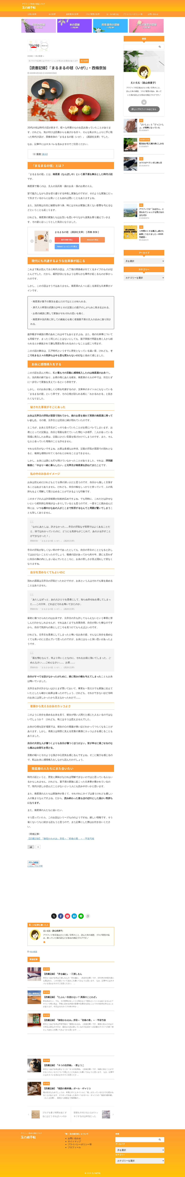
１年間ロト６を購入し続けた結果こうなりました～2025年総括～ (151, 234)
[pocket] (67, 916)
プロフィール (74, 1147)
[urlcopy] (87, 916)
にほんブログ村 (35, 866)
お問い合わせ (153, 14)
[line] (81, 916)
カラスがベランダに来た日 (150, 162)
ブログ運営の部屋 (92, 14)
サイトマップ (74, 1141)
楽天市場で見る (67, 240)
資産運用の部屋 (72, 14)
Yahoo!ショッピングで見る (67, 246)
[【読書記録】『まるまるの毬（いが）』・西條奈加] (74, 916)
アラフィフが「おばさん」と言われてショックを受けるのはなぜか (151, 212)
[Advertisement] (70, 889)
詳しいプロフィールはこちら (144, 109)
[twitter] (54, 916)
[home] (44, 942)
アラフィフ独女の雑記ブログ (31, 1133)
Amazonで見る (92, 240)
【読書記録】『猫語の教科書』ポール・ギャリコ (67, 1088)
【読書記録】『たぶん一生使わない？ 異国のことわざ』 (70, 997)
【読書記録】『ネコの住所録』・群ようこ (63, 1065)
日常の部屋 (31, 14)
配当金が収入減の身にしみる (151, 143)
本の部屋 (52, 14)
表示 (45, 154)
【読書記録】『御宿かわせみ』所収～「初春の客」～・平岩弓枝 (60, 838)
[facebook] (60, 916)
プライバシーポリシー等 (132, 14)
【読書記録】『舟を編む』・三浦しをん (62, 973)
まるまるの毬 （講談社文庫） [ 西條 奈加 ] (77, 232)
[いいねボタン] (30, 847)
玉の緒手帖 (29, 7)
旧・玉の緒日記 (112, 14)
